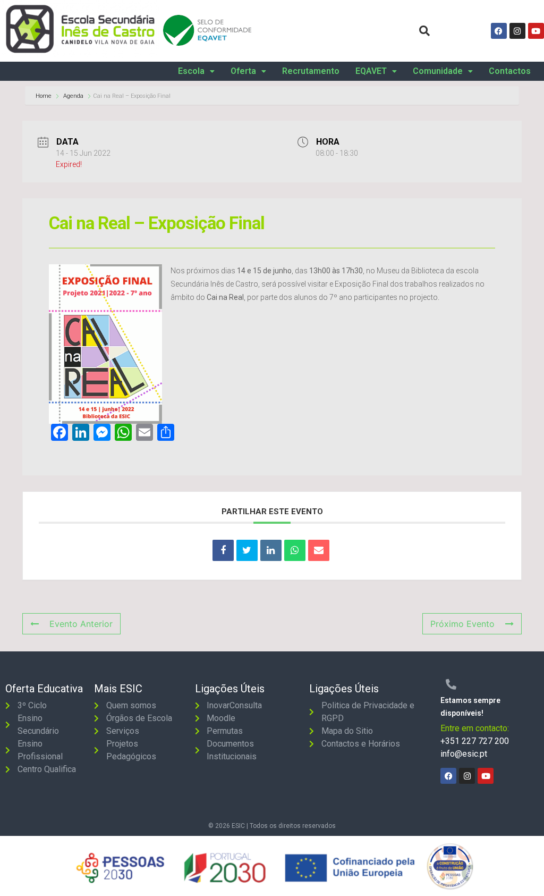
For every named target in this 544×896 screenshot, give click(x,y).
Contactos (510, 71)
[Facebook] (499, 31)
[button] (196, 71)
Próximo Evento (462, 623)
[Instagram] (517, 31)
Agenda (73, 96)
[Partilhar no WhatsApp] (294, 550)
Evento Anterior (81, 623)
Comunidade (438, 71)
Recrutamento (310, 71)
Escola (191, 71)
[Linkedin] (271, 550)
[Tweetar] (247, 550)
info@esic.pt (463, 754)
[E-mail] (318, 550)
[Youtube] (536, 31)
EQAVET (371, 71)
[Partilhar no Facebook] (223, 550)
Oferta (243, 71)
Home (44, 96)
